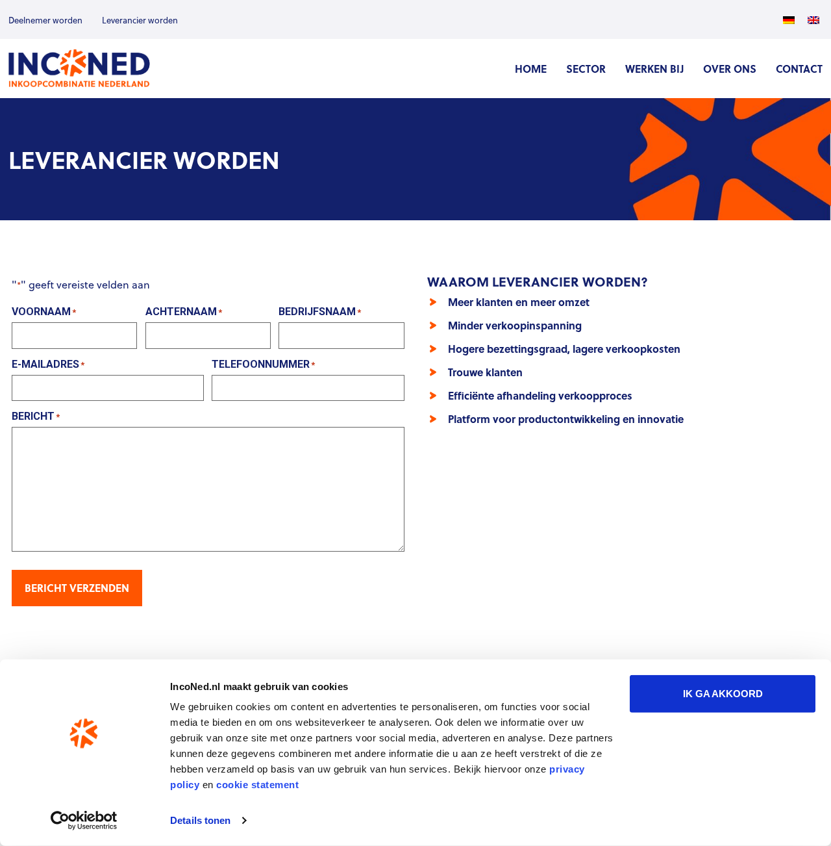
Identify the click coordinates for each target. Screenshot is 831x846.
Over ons (729, 68)
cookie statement (257, 784)
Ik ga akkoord (723, 693)
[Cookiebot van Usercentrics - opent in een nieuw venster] (84, 820)
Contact (799, 68)
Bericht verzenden (77, 587)
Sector (586, 68)
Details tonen (200, 820)
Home (531, 68)
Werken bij (654, 68)
